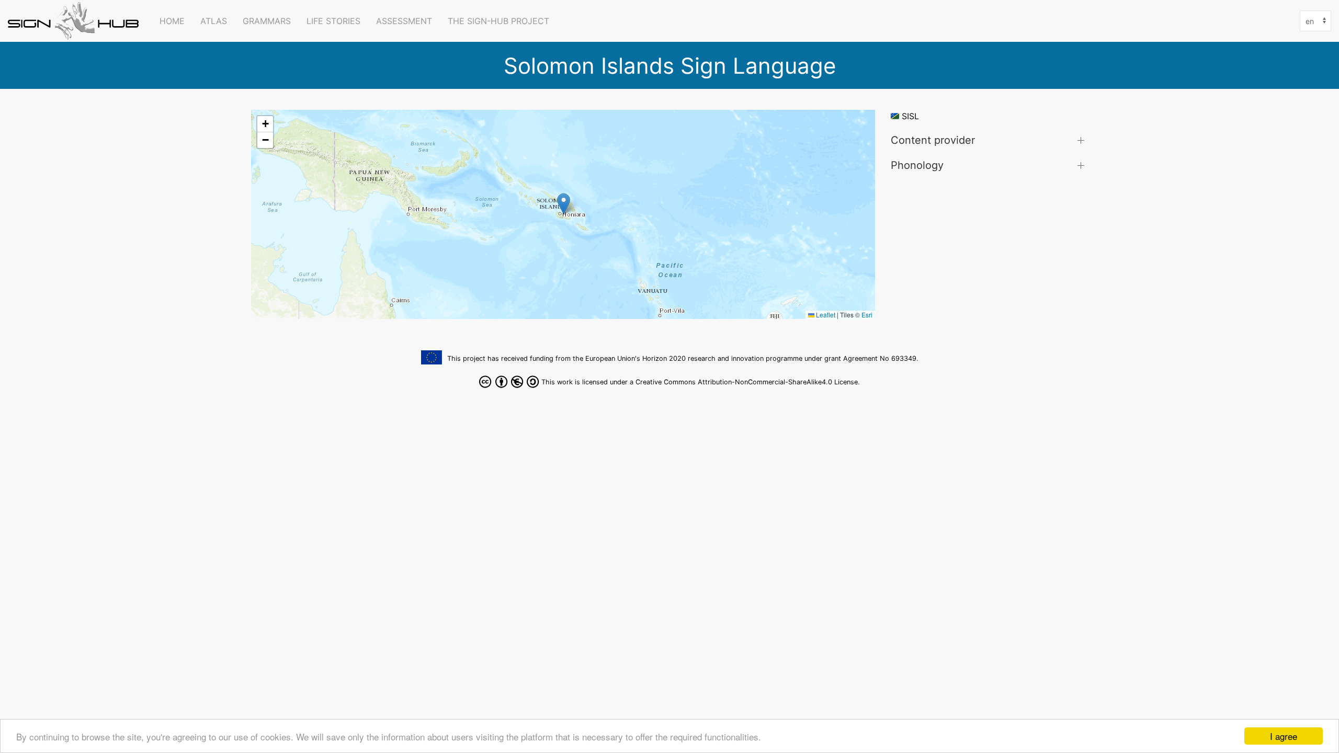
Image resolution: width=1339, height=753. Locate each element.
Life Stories (333, 21)
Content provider (933, 139)
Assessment (404, 21)
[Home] (76, 21)
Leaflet (824, 314)
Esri (866, 314)
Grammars (267, 21)
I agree (1283, 736)
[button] (563, 203)
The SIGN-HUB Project (498, 21)
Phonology (917, 164)
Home (172, 21)
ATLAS (213, 21)
